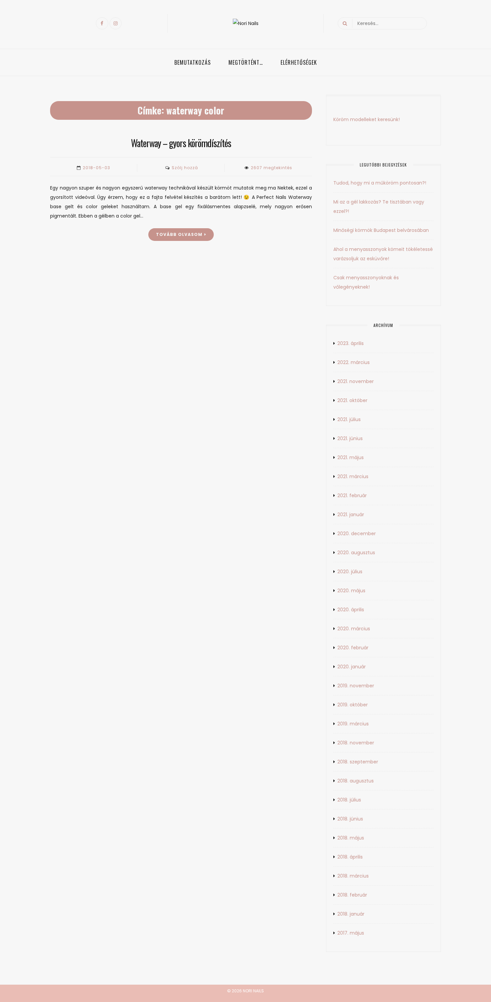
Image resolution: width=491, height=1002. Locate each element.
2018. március (353, 876)
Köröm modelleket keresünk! (366, 119)
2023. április (350, 343)
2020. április (350, 609)
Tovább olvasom (179, 234)
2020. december (356, 533)
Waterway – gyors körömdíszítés (181, 143)
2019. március (353, 723)
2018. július (349, 799)
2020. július (349, 571)
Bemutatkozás (192, 62)
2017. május (350, 933)
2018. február (352, 895)
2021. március (352, 476)
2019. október (352, 704)
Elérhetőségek (299, 62)
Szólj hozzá (185, 168)
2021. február (352, 495)
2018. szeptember (357, 761)
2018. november (355, 742)
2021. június (350, 438)
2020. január (351, 666)
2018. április (350, 857)
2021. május (350, 457)
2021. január (350, 514)
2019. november (355, 685)
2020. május (351, 590)
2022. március (353, 362)
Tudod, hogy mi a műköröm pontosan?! (379, 183)
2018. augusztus (355, 780)
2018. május (350, 837)
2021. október (352, 400)
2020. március (353, 628)
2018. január (350, 914)
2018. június (350, 818)
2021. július (349, 419)
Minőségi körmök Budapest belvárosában (381, 230)
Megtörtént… (245, 62)
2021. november (355, 381)
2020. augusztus (356, 552)
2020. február (352, 647)
